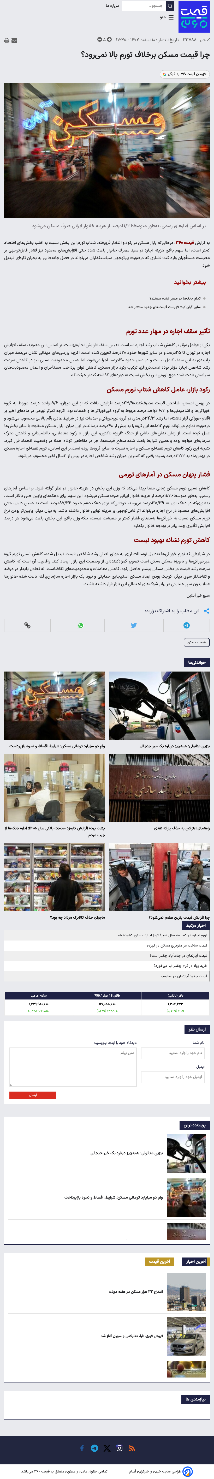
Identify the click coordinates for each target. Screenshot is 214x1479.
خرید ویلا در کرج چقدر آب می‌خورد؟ (180, 966)
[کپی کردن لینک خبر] (27, 625)
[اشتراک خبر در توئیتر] (134, 625)
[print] (6, 40)
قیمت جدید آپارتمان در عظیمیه (184, 976)
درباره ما (113, 6)
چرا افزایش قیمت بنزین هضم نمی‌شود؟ (179, 917)
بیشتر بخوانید (190, 282)
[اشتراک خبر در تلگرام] (186, 625)
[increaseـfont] (109, 39)
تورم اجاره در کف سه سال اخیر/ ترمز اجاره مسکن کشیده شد (162, 935)
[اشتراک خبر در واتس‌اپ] (81, 625)
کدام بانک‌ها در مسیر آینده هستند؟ (175, 298)
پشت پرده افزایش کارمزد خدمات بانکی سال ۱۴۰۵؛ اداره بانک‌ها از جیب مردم (55, 832)
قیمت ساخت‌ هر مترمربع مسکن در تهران (177, 945)
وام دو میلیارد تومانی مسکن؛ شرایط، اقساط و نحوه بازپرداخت (57, 746)
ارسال (33, 1095)
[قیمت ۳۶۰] (194, 17)
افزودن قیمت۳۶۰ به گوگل (187, 74)
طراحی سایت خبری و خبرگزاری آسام (155, 1471)
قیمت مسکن (196, 642)
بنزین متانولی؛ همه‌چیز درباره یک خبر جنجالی (175, 746)
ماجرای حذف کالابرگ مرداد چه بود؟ (77, 917)
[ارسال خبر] (14, 40)
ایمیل (200, 1067)
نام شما (199, 1043)
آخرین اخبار (196, 1262)
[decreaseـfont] (99, 39)
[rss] (132, 1448)
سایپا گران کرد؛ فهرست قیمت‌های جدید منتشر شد (164, 307)
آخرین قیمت (159, 1262)
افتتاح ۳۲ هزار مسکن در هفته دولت (136, 1292)
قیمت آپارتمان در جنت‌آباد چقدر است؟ (178, 956)
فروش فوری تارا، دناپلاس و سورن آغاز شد (132, 1336)
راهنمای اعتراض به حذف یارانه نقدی (182, 828)
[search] (170, 6)
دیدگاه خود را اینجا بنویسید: (115, 1043)
